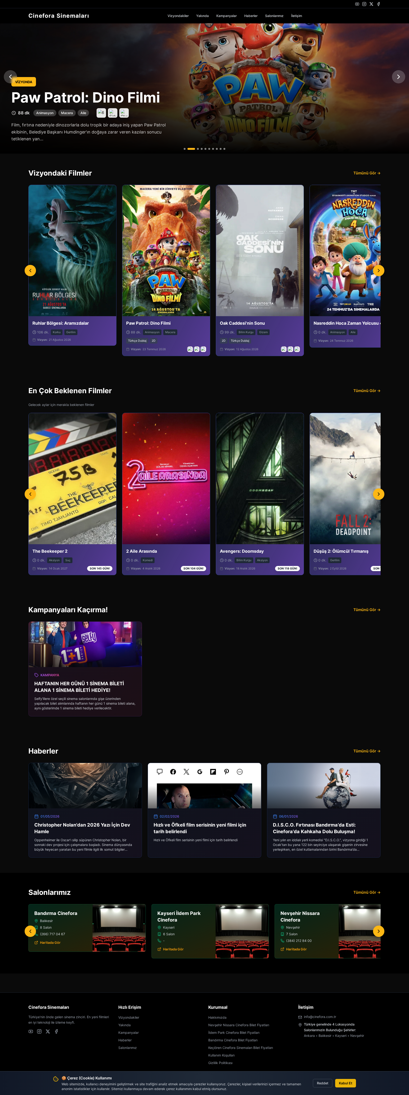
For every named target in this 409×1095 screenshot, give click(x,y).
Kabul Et (345, 1083)
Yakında (202, 16)
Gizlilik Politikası (220, 1063)
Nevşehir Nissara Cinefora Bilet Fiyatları (238, 1025)
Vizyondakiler (178, 16)
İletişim (296, 16)
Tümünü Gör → (367, 173)
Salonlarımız (274, 16)
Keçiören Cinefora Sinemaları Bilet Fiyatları (240, 1048)
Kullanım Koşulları (221, 1055)
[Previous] (30, 270)
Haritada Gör (168, 949)
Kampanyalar (226, 16)
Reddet (322, 1083)
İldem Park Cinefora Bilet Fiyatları (233, 1032)
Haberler (251, 16)
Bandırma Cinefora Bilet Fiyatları (233, 1040)
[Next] (378, 270)
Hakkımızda (217, 1017)
